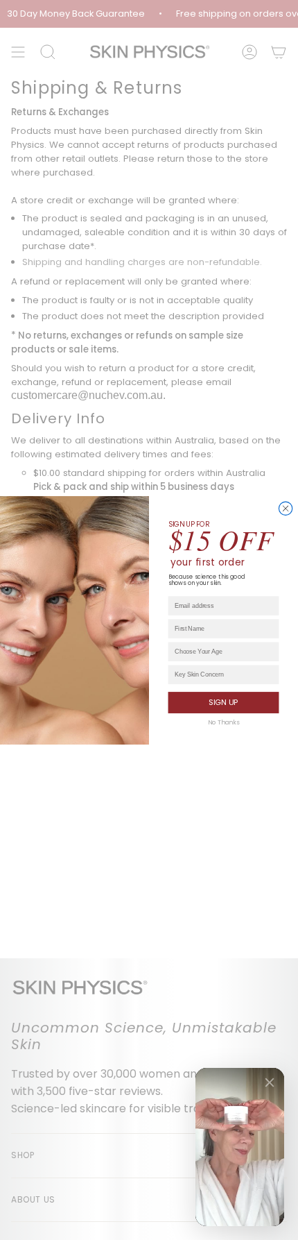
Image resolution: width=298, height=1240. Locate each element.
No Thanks (223, 722)
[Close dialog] (285, 508)
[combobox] (221, 652)
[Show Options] (271, 652)
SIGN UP (223, 702)
